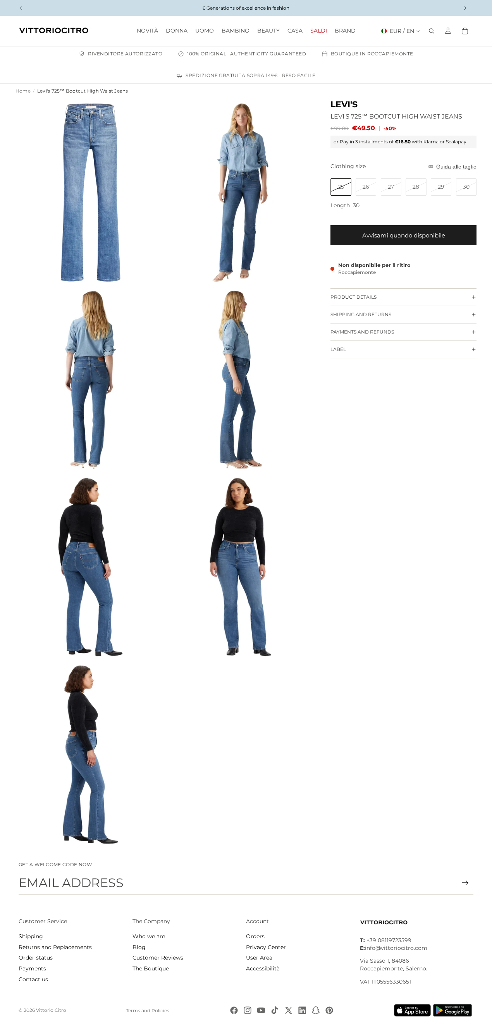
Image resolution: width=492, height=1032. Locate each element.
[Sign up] (465, 883)
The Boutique (150, 968)
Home (23, 91)
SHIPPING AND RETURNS (360, 314)
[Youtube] (261, 1010)
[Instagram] (247, 1010)
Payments (32, 968)
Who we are (148, 936)
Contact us (33, 979)
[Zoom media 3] (90, 380)
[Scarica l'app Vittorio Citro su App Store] (412, 1010)
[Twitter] (288, 1010)
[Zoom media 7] (90, 754)
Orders (255, 936)
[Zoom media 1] (90, 192)
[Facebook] (234, 1010)
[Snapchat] (315, 1010)
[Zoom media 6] (240, 567)
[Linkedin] (302, 1010)
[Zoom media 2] (240, 192)
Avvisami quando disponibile (403, 235)
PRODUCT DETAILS (353, 297)
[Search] (431, 31)
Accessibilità (263, 968)
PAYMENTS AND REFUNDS (362, 332)
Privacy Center (266, 947)
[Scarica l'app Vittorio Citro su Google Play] (454, 1010)
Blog (139, 947)
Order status (36, 957)
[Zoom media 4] (240, 380)
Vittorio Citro (51, 1010)
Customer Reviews (157, 957)
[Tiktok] (274, 1010)
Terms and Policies (147, 1010)
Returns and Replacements (55, 947)
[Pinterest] (329, 1010)
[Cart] (464, 31)
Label (338, 349)
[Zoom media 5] (90, 567)
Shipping (31, 936)
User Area (259, 957)
